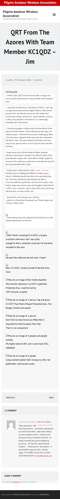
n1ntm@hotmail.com (43, 455)
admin (10, 80)
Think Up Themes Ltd (21, 494)
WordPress (44, 494)
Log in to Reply (44, 422)
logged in (16, 482)
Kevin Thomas (42, 170)
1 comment (37, 80)
